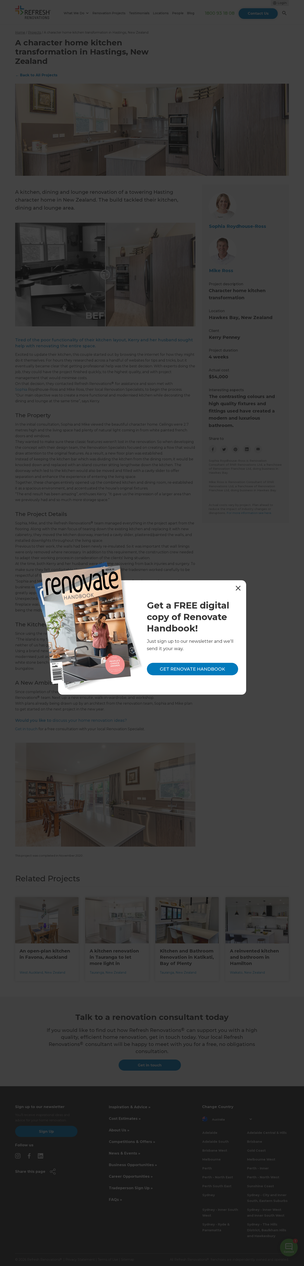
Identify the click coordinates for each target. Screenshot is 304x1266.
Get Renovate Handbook (192, 669)
